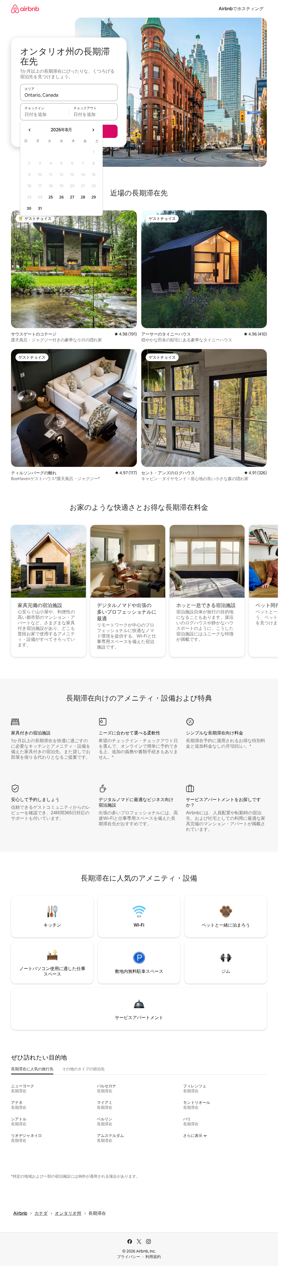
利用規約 (153, 1256)
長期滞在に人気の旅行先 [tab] (32, 1068)
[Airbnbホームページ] (25, 8)
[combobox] (69, 95)
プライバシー (128, 1256)
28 (83, 197)
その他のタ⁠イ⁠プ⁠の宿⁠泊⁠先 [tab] (83, 1068)
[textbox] (44, 114)
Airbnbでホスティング (241, 9)
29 (93, 197)
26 (61, 197)
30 (29, 208)
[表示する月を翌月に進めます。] (93, 130)
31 (40, 208)
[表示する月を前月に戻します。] (29, 130)
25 (50, 197)
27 (72, 197)
